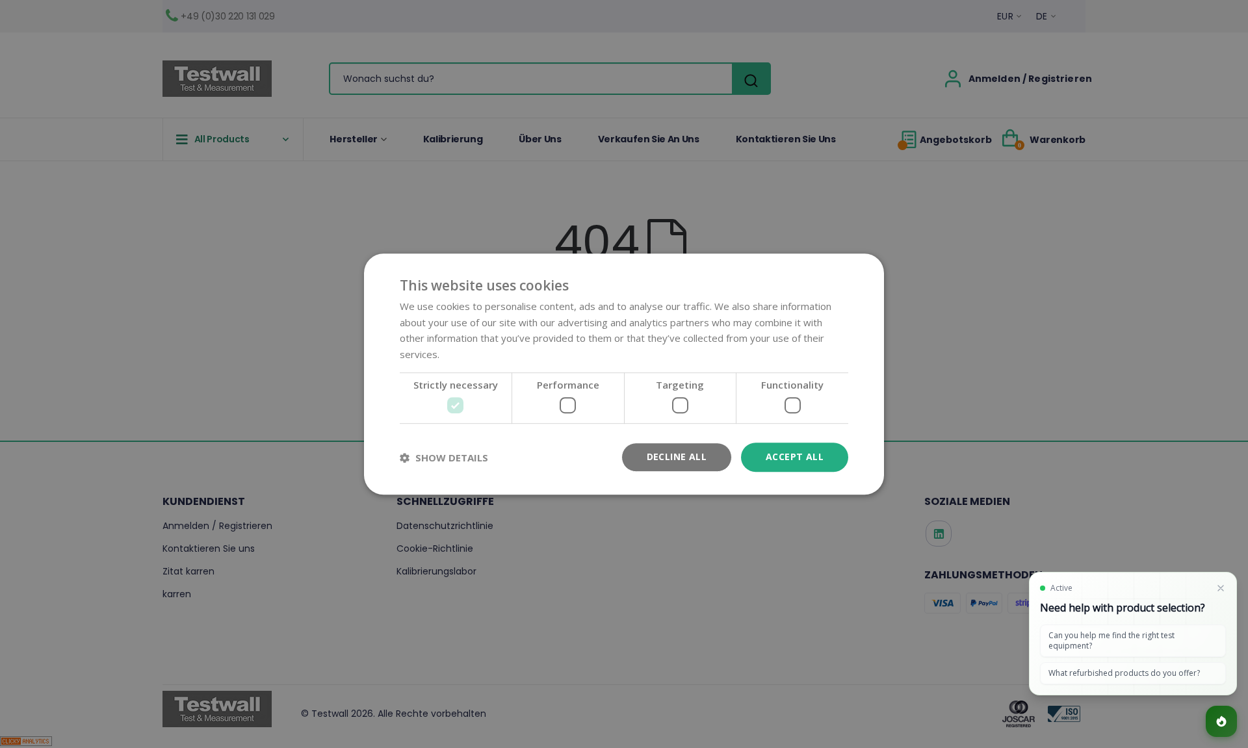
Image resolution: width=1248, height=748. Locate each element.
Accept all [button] (795, 457)
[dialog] (624, 374)
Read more (467, 354)
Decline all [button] (677, 457)
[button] (444, 457)
